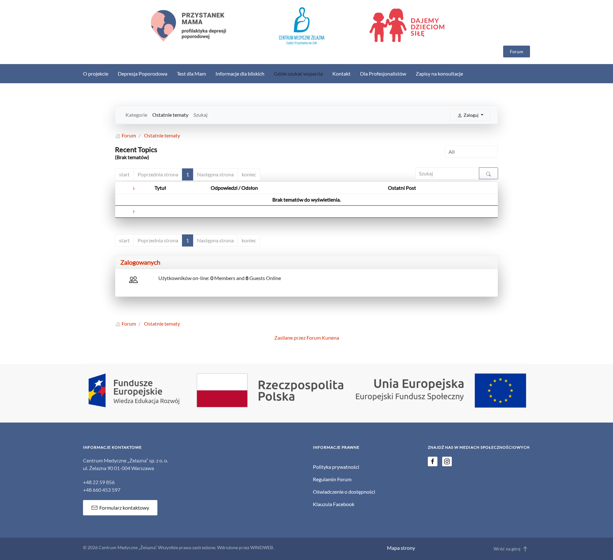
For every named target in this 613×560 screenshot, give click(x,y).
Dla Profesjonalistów (383, 73)
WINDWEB (261, 547)
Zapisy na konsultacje (439, 73)
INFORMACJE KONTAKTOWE (112, 447)
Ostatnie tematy (170, 115)
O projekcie (95, 73)
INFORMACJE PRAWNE (336, 447)
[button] (525, 549)
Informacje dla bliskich (240, 73)
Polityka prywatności (336, 467)
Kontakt (341, 73)
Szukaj (200, 115)
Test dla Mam (191, 73)
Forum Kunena (322, 338)
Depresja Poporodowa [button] (142, 73)
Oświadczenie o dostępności (344, 492)
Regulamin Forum (332, 479)
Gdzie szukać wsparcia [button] (298, 73)
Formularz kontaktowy (124, 508)
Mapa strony (401, 548)
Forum (516, 51)
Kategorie (136, 115)
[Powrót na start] (306, 26)
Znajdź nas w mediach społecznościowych (479, 447)
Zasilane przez (290, 338)
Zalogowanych (140, 262)
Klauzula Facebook (333, 504)
